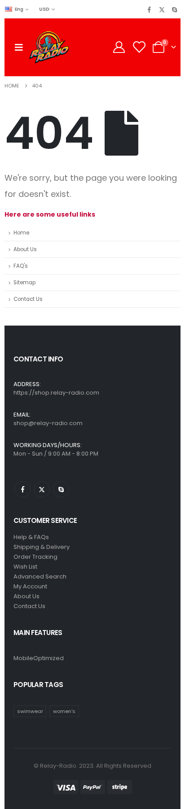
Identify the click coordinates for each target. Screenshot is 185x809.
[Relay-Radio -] (49, 47)
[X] (161, 9)
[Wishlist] (139, 47)
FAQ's (20, 266)
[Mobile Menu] (19, 47)
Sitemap (24, 282)
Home (21, 232)
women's (64, 711)
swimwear (30, 711)
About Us (25, 249)
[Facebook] (149, 9)
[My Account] (119, 47)
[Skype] (174, 9)
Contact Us (28, 299)
